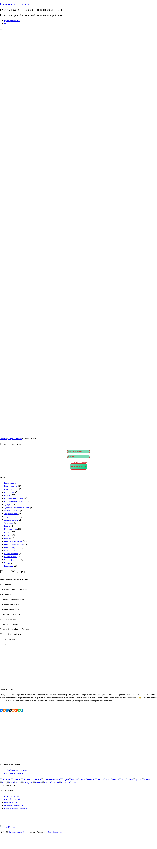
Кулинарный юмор (12, 20)
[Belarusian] (5, 779)
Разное (7, 538)
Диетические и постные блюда (17, 507)
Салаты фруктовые (12, 559)
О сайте (7, 23)
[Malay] (3, 782)
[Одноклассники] (4, 710)
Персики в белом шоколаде (15, 808)
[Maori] (10, 782)
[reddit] (16, 710)
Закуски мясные (15, 438)
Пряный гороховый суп (14, 799)
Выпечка (8, 495)
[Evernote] (19, 710)
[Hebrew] (115, 779)
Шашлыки (8, 565)
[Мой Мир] (7, 710)
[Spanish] (46, 782)
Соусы (7, 562)
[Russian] (37, 782)
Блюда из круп (10, 482)
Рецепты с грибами (12, 547)
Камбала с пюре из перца (16, 770)
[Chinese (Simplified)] (31, 779)
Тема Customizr (55, 832)
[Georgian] (90, 779)
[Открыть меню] (1, 29)
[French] (82, 779)
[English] (65, 779)
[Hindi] (122, 779)
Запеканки (8, 522)
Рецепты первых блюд (13, 544)
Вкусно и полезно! (15, 4)
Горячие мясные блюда (13, 498)
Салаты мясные (10, 550)
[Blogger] (13, 710)
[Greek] (107, 779)
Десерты (7, 504)
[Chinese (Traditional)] (51, 779)
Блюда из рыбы (10, 486)
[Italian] (129, 779)
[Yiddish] (74, 782)
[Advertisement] (64, 738)
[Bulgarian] (16, 779)
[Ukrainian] (64, 782)
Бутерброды (9, 492)
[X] (10, 710)
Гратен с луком (10, 802)
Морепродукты (10, 529)
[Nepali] (17, 782)
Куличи (7, 525)
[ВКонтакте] (1, 710)
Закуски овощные (11, 516)
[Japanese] (137, 779)
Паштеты (8, 535)
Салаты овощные (11, 553)
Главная (3, 438)
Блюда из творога (11, 489)
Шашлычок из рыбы (13, 773)
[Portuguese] (27, 782)
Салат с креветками (12, 796)
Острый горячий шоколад (14, 805)
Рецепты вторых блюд (13, 541)
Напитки (8, 532)
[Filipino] (73, 779)
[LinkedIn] (22, 710)
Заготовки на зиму (12, 510)
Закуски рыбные (11, 519)
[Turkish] (55, 782)
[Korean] (146, 779)
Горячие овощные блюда (14, 501)
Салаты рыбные (10, 556)
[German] (99, 779)
